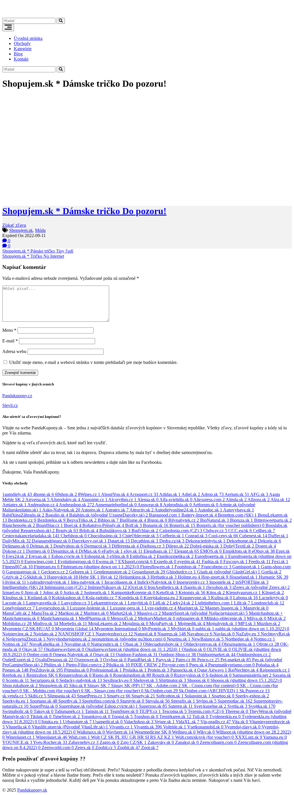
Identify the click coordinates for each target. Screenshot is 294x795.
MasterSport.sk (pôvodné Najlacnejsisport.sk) (205, 613)
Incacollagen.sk (120, 582)
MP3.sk (247, 623)
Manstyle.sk (255, 608)
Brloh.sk (88, 530)
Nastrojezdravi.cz (114, 633)
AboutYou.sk (115, 494)
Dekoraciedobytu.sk (205, 540)
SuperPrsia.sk (44, 706)
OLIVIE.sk (219, 649)
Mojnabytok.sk (221, 623)
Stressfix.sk (183, 701)
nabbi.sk (205, 628)
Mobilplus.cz (17, 623)
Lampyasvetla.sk (43, 602)
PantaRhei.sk (141, 659)
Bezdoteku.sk (51, 520)
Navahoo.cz (199, 633)
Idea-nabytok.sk (87, 582)
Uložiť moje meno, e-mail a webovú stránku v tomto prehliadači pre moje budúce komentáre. (93, 362)
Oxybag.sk (114, 659)
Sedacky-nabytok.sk (80, 680)
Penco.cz (208, 659)
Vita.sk (240, 721)
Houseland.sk (243, 577)
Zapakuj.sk (187, 742)
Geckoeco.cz (54, 571)
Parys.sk (165, 659)
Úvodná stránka (28, 38)
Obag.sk (132, 644)
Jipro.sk (33, 592)
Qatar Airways (212, 670)
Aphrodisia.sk (177, 504)
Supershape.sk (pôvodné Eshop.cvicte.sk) (98, 706)
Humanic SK (273, 577)
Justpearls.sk (97, 592)
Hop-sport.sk (214, 577)
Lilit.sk (242, 602)
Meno (9, 330)
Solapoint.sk (197, 695)
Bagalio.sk (56, 515)
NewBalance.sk (208, 639)
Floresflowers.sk (156, 566)
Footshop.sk (187, 566)
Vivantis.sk (148, 726)
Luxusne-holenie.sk (89, 608)
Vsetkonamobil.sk (205, 726)
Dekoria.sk (269, 540)
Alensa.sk (147, 499)
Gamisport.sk (246, 566)
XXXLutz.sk (248, 737)
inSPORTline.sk (251, 582)
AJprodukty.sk (65, 499)
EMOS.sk (211, 551)
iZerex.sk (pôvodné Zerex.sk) (261, 587)
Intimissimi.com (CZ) (66, 587)
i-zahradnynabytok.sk (48, 582)
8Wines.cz (89, 494)
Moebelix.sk (73, 623)
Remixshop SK (42, 675)
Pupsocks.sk (183, 670)
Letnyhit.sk (140, 602)
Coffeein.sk (172, 535)
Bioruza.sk (241, 520)
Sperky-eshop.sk (252, 695)
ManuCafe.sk (16, 613)
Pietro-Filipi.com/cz (85, 664)
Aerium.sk (237, 494)
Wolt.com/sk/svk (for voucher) (204, 737)
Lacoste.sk (13, 602)
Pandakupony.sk (32, 790)
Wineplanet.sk (51, 737)
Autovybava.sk (238, 509)
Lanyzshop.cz (75, 602)
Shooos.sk (198, 680)
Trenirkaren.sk (175, 716)
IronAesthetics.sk (165, 587)
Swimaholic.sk (17, 711)
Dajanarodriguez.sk (51, 540)
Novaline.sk (77, 644)
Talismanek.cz (69, 711)
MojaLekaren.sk (104, 623)
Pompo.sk (15, 670)
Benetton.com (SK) (237, 515)
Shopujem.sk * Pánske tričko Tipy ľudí (37, 251)
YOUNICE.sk (17, 742)
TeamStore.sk (124, 711)
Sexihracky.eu (117, 680)
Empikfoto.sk (237, 551)
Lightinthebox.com (214, 602)
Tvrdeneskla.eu (225, 716)
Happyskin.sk (62, 577)
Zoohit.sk (128, 747)
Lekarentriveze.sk (109, 602)
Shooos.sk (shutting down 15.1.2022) (246, 680)
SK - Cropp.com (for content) (210, 685)
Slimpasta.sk (61, 695)
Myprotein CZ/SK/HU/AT (28, 628)
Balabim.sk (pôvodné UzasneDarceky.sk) (108, 515)
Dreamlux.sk (64, 551)
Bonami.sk (155, 525)
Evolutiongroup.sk (76, 561)
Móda (40, 230)
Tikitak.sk (40, 716)
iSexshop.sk (218, 587)
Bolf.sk (133, 525)
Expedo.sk (165, 561)
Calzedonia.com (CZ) (180, 530)
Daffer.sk (278, 535)
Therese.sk (236, 711)
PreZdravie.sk (46, 670)
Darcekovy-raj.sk (89, 540)
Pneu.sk (198, 664)
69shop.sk (66, 494)
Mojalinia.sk (135, 623)
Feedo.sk (259, 561)
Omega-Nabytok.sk (72, 654)
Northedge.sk (239, 639)
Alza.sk (280, 499)
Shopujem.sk (21, 230)
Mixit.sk (276, 618)
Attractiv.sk (141, 509)
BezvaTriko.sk (81, 520)
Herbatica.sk (163, 577)
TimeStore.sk (66, 716)
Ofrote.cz (267, 644)
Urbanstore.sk (77, 721)
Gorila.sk (271, 571)
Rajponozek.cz (275, 670)
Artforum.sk (205, 504)
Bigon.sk (157, 520)
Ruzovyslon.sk (189, 675)
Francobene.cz (216, 566)
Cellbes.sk (264, 530)
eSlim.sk (119, 556)
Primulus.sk (76, 670)
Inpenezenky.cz (192, 582)
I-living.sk (14, 582)
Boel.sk (72, 525)
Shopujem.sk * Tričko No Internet (33, 256)
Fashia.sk (212, 561)
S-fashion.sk (218, 675)
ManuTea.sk (44, 613)
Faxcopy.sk (235, 561)
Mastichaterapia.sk (59, 618)
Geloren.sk (80, 571)
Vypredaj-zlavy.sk (242, 726)
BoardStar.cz (49, 525)
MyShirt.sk (182, 628)
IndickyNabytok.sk (156, 582)
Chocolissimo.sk (104, 535)
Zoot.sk (149, 747)
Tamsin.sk (97, 711)
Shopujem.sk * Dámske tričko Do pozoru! (84, 211)
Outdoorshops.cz (254, 654)
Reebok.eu (13, 675)
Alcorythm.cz (122, 499)
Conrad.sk (196, 535)
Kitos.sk (215, 592)
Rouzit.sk (162, 675)
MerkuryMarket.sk (156, 618)
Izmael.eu (12, 592)
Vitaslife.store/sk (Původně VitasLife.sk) (70, 726)
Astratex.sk (117, 509)
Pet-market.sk (235, 659)
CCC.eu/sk (240, 530)
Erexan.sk (39, 556)
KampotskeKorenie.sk (133, 592)
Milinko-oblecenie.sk (225, 618)
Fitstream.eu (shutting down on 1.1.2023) (100, 566)
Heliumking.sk (134, 577)
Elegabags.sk (158, 551)
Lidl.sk (161, 602)
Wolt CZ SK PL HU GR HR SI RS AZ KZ (132, 737)
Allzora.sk (258, 499)
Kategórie (23, 48)
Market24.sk (123, 613)
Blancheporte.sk (18, 525)
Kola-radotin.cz (101, 597)
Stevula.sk (157, 701)
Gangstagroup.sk (23, 571)
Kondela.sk (130, 597)
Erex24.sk (17, 556)
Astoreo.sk (92, 509)
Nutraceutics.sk (106, 644)
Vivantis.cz (121, 726)
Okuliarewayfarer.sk (64, 649)
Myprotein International (117, 628)
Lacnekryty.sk (273, 597)
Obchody (22, 43)
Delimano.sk (15, 546)
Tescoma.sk (174, 711)
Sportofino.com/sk (100, 701)
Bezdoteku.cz (22, 520)
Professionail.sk (106, 670)
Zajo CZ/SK (133, 742)
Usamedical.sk (108, 721)
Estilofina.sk (143, 556)
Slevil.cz (10, 405)
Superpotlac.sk (235, 701)
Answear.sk (150, 504)
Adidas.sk (170, 494)
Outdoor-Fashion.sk (137, 654)
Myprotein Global (74, 628)
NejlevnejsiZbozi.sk (25, 639)
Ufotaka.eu (50, 721)
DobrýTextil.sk (238, 546)
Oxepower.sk (88, 659)
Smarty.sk (143, 695)
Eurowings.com (40, 561)
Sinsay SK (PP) (128, 685)
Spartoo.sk (223, 695)
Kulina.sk (221, 597)
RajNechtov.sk (243, 670)
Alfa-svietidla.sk (175, 499)
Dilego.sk (177, 546)
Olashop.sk (194, 649)
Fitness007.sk (17, 566)
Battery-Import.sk (199, 515)
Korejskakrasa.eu (161, 597)
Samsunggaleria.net (252, 675)
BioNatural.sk (214, 520)
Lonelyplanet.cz (18, 608)
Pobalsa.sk (267, 664)
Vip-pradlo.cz (215, 721)
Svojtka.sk (261, 706)
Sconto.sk (17, 680)
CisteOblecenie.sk (140, 535)
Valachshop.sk (138, 721)
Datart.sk (119, 540)
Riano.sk (102, 675)
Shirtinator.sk (172, 680)
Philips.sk (54, 664)
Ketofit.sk (166, 592)
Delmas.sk (41, 546)
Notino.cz (264, 639)
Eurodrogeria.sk (211, 556)
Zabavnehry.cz (83, 742)
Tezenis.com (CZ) (206, 711)
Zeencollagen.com (218, 742)
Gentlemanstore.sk (112, 571)
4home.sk (43, 494)
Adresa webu (14, 351)
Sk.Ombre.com (161, 690)
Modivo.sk (45, 623)
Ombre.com (39, 654)
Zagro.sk (109, 742)
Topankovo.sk (95, 716)
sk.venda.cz (14, 695)
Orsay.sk (104, 654)
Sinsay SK (98, 685)
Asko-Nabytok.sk (61, 509)
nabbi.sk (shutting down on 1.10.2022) (252, 628)
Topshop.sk (146, 716)
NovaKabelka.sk (46, 644)
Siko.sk (77, 685)
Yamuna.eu (275, 737)
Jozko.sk (73, 592)
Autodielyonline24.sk (175, 509)
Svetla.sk (237, 706)
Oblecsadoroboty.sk (162, 644)
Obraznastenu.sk (238, 644)
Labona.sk (245, 597)
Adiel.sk (190, 494)
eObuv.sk (263, 551)
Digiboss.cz (152, 546)
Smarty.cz (118, 695)
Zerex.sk (84, 747)
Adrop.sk (212, 494)
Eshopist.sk (96, 556)
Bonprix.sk (182, 525)
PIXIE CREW (146, 664)
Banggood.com (164, 515)
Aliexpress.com (209, 499)
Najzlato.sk (45, 633)
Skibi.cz (37, 695)
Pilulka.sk (118, 664)
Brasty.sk (67, 530)
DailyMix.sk (16, 540)
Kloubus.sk (14, 597)
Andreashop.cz (42, 504)
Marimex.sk (96, 613)
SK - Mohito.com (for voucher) (53, 690)
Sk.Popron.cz (254, 690)
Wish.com (79, 737)
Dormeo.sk (38, 551)
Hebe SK (89, 577)
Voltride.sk (174, 726)
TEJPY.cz (150, 711)
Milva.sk (256, 618)
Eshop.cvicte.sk (67, 556)
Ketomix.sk (192, 592)
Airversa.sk (37, 499)
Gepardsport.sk (148, 571)
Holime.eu (189, 577)
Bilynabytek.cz (183, 520)
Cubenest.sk (253, 535)
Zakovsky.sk (161, 742)
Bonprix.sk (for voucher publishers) (230, 525)
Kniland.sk (39, 597)
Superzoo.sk (153, 706)
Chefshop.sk (74, 535)
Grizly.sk (12, 577)
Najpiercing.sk (17, 633)
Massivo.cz (149, 613)
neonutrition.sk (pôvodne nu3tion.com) (129, 639)
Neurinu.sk (178, 639)
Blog (18, 53)
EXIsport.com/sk (135, 561)
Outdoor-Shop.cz (177, 654)
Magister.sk (190, 608)
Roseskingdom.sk (132, 675)
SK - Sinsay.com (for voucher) (113, 690)
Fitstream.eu (46, 566)
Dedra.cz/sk (171, 540)
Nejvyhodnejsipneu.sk (68, 639)
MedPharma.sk (94, 618)
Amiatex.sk (14, 504)
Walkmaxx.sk (91, 732)
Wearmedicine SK (152, 732)
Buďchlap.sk (144, 530)
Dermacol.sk (97, 546)
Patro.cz (186, 659)
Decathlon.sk (144, 540)
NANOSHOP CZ (76, 633)
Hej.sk (109, 577)
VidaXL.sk (187, 721)
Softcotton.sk (169, 695)
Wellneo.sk (184, 732)
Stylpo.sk (206, 701)
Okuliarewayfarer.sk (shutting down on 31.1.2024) (133, 649)
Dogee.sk (265, 546)
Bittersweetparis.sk (273, 520)
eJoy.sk (133, 551)
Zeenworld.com (58, 747)
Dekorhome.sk (242, 540)
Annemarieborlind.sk (116, 504)
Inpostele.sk (221, 582)
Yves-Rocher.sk (50, 742)
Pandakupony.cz (17, 395)
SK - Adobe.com (163, 685)
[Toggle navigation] (8, 27)
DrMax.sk (89, 551)
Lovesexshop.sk (52, 608)
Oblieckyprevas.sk (201, 644)
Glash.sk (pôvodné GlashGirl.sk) (228, 571)
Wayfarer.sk (119, 732)
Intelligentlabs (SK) (22, 587)
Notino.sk (15, 644)
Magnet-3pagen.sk (223, 608)
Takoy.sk (43, 711)
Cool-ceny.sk (223, 535)
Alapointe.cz (94, 499)
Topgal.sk (122, 716)
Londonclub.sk (267, 602)
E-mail (10, 340)
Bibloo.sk (108, 520)
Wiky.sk (206, 732)
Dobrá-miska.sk (206, 546)
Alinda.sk (236, 499)
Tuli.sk (200, 716)
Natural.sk (145, 633)
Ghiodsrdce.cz (181, 571)
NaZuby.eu (248, 633)
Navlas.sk (224, 633)
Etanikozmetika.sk (175, 556)
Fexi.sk (280, 561)
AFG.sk (259, 494)
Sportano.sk (43, 701)
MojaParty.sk (163, 623)
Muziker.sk (268, 623)
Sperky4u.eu (15, 701)
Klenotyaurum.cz (243, 592)
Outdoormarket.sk (216, 654)
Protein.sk (158, 670)
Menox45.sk (124, 618)
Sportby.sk (69, 701)
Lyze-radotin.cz (160, 608)
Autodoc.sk (210, 509)
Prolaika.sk (134, 670)
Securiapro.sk (44, 680)
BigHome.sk (133, 520)
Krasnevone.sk (194, 597)
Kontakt (21, 59)
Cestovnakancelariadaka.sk (30, 535)
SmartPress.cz (91, 695)
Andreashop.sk (76, 504)
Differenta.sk (125, 546)
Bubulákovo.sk (114, 530)
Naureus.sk (171, 633)
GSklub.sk (34, 577)
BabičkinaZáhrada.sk (23, 515)
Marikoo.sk (70, 613)
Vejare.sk (164, 721)
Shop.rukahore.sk (20, 685)
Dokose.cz (13, 551)
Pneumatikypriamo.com (231, 664)
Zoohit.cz (105, 747)
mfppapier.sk (189, 618)
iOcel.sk (137, 587)
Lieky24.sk (182, 602)
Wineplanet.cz (20, 737)
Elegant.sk (186, 551)
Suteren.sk (180, 706)
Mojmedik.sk (191, 623)
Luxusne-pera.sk (127, 608)
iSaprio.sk (194, 587)
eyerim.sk (189, 561)
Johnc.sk (52, 592)
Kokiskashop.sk (68, 597)
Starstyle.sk (132, 701)
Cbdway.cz (215, 530)
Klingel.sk (273, 592)
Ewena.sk (106, 561)
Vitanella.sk (18, 726)
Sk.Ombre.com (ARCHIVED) (208, 690)
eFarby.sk (112, 551)
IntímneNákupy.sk (107, 587)
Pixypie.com (175, 664)
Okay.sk (32, 649)
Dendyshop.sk (68, 546)
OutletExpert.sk (18, 659)
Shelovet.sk (145, 680)
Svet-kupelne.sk (210, 706)
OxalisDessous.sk (54, 659)
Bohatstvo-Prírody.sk (103, 525)
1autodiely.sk (17, 494)
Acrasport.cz (143, 494)
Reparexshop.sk (75, 675)
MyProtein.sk (156, 628)
